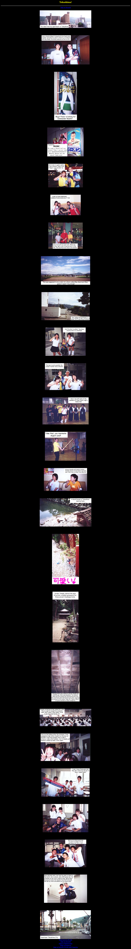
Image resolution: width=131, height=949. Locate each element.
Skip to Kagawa (65, 945)
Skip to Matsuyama (65, 943)
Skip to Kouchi (65, 7)
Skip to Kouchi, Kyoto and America (65, 947)
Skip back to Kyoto (65, 940)
